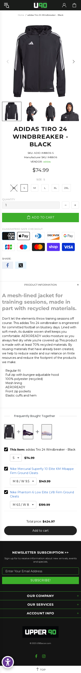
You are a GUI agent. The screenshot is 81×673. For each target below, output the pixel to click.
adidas (47, 161)
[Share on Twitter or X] (20, 265)
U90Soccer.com (44, 643)
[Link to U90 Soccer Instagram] (44, 656)
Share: (6, 258)
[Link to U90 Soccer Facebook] (36, 656)
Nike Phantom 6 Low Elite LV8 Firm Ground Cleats (42, 494)
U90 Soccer (40, 5)
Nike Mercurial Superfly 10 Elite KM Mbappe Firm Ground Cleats (42, 471)
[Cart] (74, 5)
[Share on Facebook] (7, 265)
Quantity (8, 199)
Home (21, 15)
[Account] (64, 5)
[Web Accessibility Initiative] (8, 662)
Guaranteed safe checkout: (22, 228)
